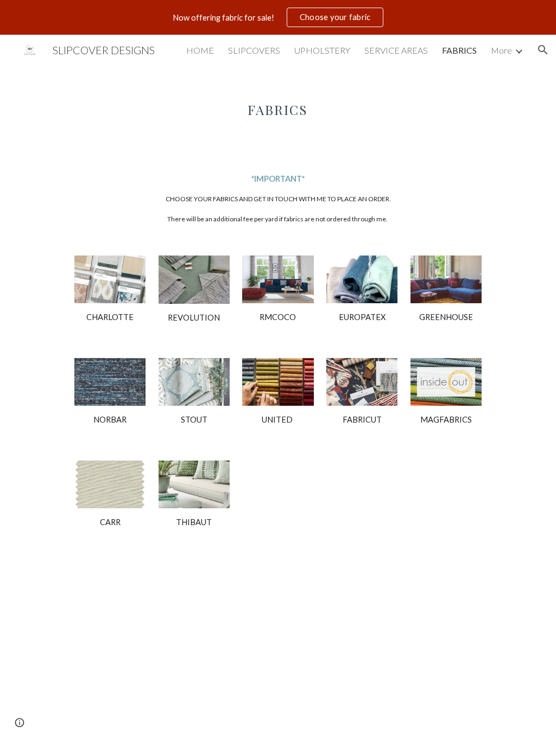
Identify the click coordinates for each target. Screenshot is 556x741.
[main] (277, 102)
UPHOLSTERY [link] (322, 50)
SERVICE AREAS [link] (396, 50)
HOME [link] (200, 50)
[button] (543, 50)
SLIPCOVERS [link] (254, 50)
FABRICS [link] (459, 50)
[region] (278, 17)
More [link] (501, 50)
